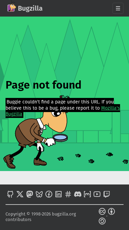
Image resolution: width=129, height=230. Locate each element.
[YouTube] (97, 195)
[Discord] (78, 195)
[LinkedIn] (58, 195)
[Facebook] (49, 195)
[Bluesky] (39, 195)
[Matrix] (87, 195)
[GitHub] (10, 195)
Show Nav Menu (117, 8)
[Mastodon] (29, 195)
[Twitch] (106, 195)
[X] (20, 195)
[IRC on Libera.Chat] (68, 195)
